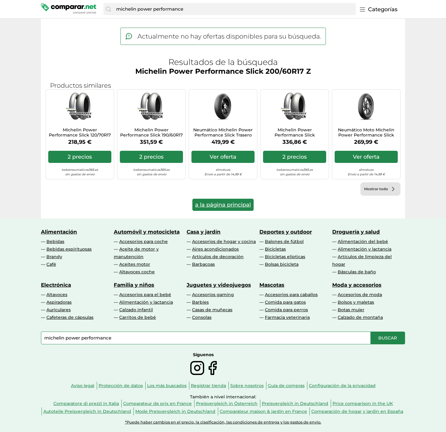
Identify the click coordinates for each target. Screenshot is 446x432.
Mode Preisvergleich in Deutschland (175, 411)
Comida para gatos (285, 302)
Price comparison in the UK (363, 403)
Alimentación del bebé (363, 241)
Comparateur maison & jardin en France (263, 411)
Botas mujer (351, 309)
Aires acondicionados (215, 249)
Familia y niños (134, 285)
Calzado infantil (136, 309)
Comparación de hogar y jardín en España (357, 411)
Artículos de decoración (218, 256)
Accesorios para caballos (291, 294)
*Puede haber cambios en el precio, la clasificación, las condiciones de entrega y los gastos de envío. (223, 422)
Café (51, 264)
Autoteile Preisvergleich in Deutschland (87, 411)
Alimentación (59, 232)
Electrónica (56, 285)
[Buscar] (108, 9)
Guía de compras (286, 385)
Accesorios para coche (143, 241)
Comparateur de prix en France (157, 403)
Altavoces (56, 294)
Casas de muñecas (212, 309)
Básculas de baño (357, 272)
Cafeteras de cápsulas (69, 317)
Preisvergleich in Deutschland (295, 403)
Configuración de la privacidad (342, 385)
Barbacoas (203, 264)
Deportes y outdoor (285, 232)
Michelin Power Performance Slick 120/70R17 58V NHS (80, 132)
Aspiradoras (59, 302)
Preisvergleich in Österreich (227, 403)
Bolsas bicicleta (282, 264)
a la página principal (223, 204)
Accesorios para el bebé (145, 294)
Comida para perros (286, 309)
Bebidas (55, 241)
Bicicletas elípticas (285, 256)
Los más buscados (167, 385)
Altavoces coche (137, 272)
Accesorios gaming (213, 294)
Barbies (200, 302)
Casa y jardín (204, 232)
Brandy (54, 256)
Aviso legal (82, 385)
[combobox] (234, 9)
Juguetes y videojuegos (219, 285)
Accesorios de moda (360, 294)
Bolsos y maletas (356, 302)
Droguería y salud (356, 232)
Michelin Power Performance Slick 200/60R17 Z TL (295, 132)
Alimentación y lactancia (364, 249)
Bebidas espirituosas (69, 249)
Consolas (201, 317)
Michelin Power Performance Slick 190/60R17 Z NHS (151, 132)
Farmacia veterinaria (287, 317)
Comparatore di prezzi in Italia (86, 403)
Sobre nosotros (247, 385)
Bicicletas (275, 249)
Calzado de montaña (360, 317)
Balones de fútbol (284, 241)
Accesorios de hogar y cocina (224, 241)
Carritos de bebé (137, 317)
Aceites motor (134, 264)
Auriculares (58, 309)
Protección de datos (121, 385)
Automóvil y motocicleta (147, 232)
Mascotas (271, 285)
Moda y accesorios (356, 285)
